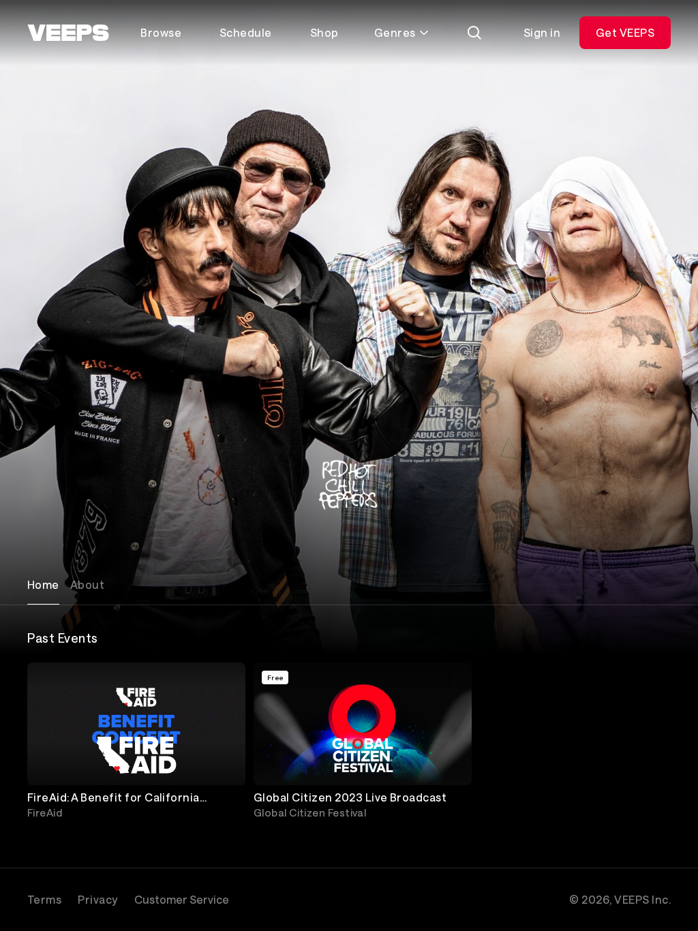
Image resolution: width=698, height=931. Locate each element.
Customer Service (181, 899)
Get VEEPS (625, 32)
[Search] (474, 32)
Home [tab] (43, 584)
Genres (395, 32)
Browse (160, 32)
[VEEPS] (68, 33)
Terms (44, 899)
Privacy (97, 899)
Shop (324, 32)
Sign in (542, 32)
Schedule (245, 32)
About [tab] (87, 584)
